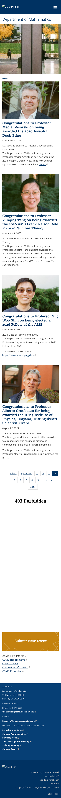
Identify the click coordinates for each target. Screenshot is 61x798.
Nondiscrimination (49, 779)
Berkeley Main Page (13, 730)
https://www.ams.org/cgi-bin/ (19, 355)
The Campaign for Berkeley (16, 741)
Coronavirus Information (16, 667)
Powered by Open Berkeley (45, 772)
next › (50, 480)
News (43, 164)
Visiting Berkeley (11, 745)
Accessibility (52, 776)
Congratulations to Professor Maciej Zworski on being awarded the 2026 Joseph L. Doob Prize (26, 129)
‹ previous (27, 473)
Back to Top (53, 793)
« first (14, 473)
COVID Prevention (13, 671)
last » (34, 486)
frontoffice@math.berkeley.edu (19, 711)
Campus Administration (15, 734)
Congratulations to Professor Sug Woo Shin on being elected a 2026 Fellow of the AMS (30, 320)
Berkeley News (10, 737)
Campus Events (10, 749)
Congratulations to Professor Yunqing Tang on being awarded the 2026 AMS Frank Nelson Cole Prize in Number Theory (30, 221)
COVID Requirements (14, 659)
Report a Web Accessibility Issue (19, 721)
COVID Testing (11, 663)
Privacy (54, 783)
